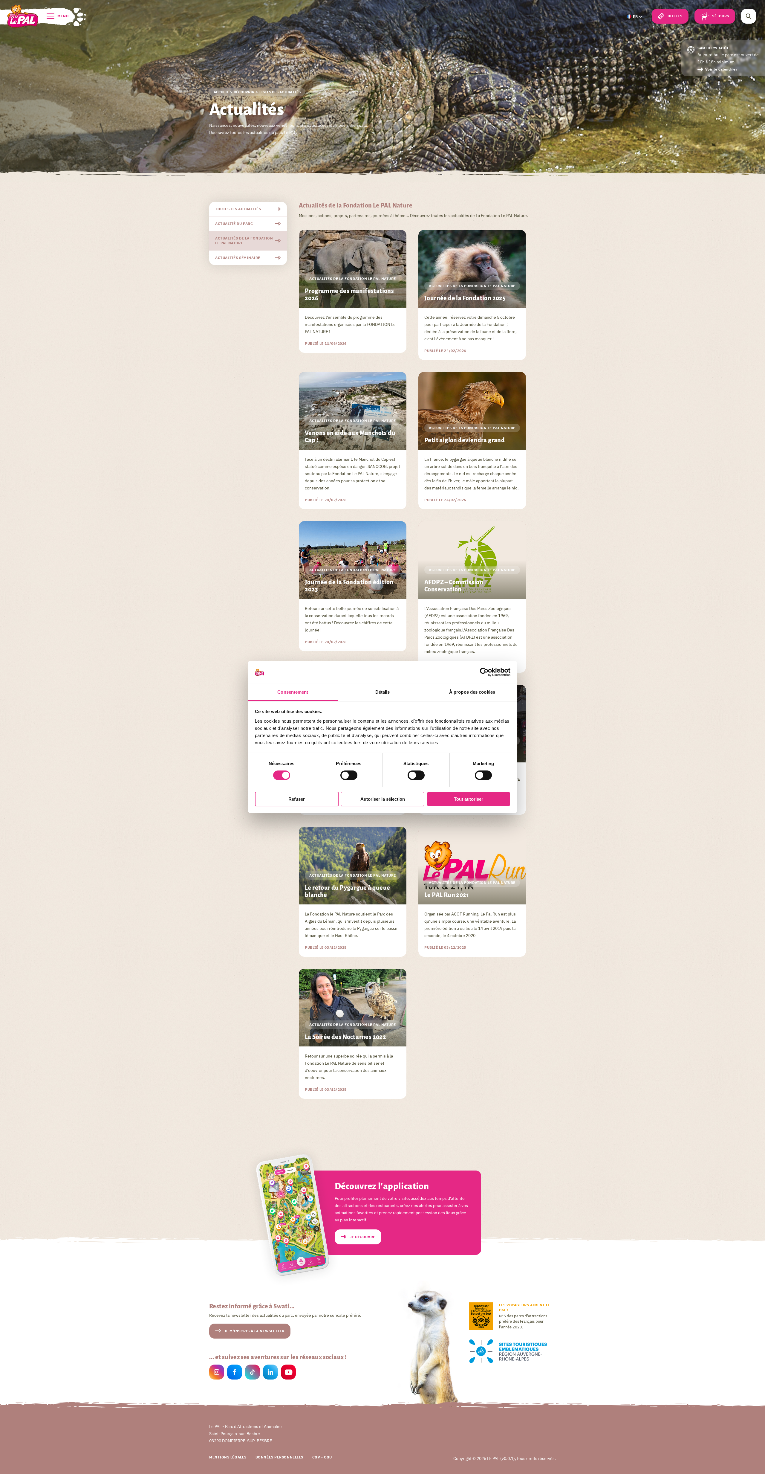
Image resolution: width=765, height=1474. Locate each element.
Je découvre (362, 1237)
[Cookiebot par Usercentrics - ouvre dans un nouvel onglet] (484, 672)
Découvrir (244, 92)
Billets (675, 16)
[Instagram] (216, 1373)
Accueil (221, 92)
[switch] (348, 775)
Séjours (720, 16)
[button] (634, 16)
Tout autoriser (468, 799)
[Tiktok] (252, 1373)
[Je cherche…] (748, 16)
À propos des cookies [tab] (472, 692)
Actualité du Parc (234, 223)
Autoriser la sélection (382, 799)
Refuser (296, 799)
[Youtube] (288, 1373)
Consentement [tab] (292, 692)
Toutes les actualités (238, 209)
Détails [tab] (382, 692)
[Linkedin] (270, 1373)
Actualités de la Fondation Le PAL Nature (244, 240)
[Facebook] (234, 1373)
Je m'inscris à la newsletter (254, 1331)
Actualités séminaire (237, 257)
